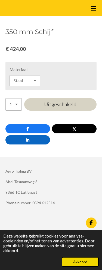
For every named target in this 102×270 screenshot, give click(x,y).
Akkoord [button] (80, 262)
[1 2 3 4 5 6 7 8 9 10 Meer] (13, 104)
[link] (30, 202)
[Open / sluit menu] (93, 8)
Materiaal (18, 69)
